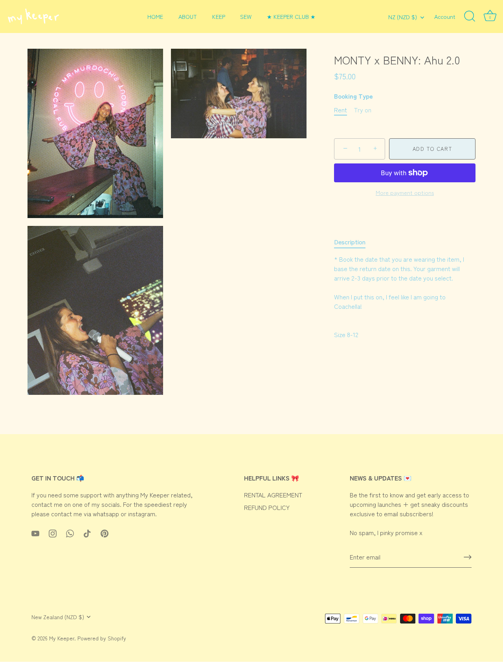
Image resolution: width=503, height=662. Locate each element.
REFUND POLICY (267, 507)
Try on (362, 110)
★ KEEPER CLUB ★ (291, 16)
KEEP (218, 16)
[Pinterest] (104, 532)
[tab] (353, 241)
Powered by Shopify (101, 638)
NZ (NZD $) (402, 16)
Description (349, 241)
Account (444, 16)
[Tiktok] (87, 532)
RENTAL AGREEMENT (273, 494)
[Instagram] (53, 532)
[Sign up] (468, 557)
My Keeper (61, 638)
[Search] (469, 16)
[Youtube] (35, 532)
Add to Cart (432, 148)
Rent (340, 110)
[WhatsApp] (70, 532)
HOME (155, 16)
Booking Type (353, 96)
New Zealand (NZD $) (57, 617)
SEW (246, 16)
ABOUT (187, 16)
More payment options (405, 192)
